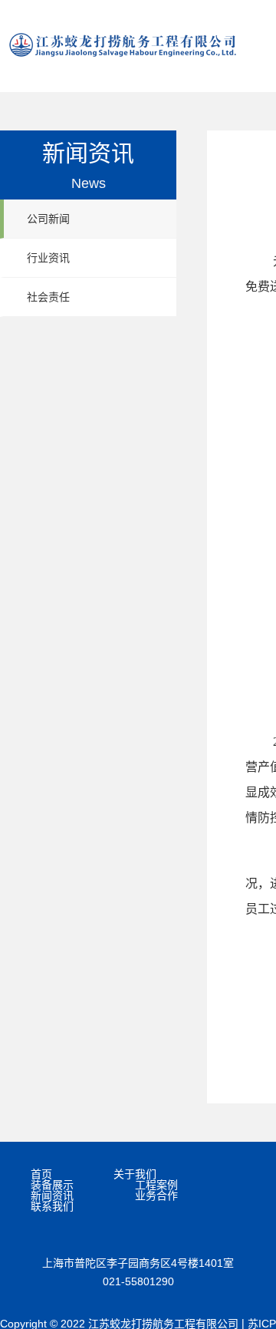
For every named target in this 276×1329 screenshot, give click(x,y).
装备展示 (52, 1185)
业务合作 (156, 1195)
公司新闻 (48, 219)
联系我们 (52, 1206)
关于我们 (134, 1174)
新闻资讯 (52, 1195)
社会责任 (48, 297)
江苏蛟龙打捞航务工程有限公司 (122, 45)
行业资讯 (48, 258)
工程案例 (156, 1185)
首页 (41, 1174)
